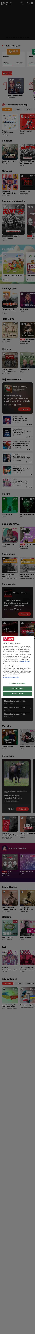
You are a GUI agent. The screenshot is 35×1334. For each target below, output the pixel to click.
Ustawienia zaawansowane (17, 683)
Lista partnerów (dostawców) (11, 677)
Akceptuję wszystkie (18, 693)
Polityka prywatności (24, 661)
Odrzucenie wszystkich (17, 688)
